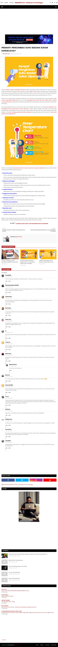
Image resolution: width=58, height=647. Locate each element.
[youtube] (56, 2)
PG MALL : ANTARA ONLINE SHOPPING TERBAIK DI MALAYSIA (10, 261)
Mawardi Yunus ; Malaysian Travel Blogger (29, 2)
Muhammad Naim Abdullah (12, 285)
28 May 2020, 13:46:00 (8, 309)
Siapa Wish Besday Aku (14, 578)
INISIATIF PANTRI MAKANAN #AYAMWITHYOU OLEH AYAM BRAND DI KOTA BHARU (27, 262)
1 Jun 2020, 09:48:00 (8, 442)
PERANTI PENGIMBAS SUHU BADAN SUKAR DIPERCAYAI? (46, 261)
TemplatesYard (4, 644)
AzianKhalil (8, 275)
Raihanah (7, 409)
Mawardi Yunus (6, 53)
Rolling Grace (8, 419)
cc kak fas (7, 342)
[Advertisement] (29, 21)
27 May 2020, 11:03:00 (8, 276)
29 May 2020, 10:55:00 (8, 420)
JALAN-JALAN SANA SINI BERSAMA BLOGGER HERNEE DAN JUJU (15, 590)
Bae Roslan (8, 308)
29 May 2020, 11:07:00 (8, 430)
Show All (4, 639)
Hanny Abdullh (9, 385)
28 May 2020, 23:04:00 (8, 343)
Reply (6, 281)
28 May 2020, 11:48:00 (8, 298)
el (5, 331)
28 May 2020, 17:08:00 (8, 332)
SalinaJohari (8, 296)
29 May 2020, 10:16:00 (8, 410)
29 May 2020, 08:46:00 (8, 386)
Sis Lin (7, 396)
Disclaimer (47, 644)
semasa (6, 44)
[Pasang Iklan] (29, 43)
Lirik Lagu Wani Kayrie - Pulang (8, 601)
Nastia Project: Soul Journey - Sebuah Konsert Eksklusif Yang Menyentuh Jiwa (19, 607)
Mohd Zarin (8, 353)
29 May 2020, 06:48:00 (8, 355)
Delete (9, 281)
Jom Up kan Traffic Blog (14, 572)
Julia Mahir (8, 440)
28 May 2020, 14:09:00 (8, 320)
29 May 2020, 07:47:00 (8, 376)
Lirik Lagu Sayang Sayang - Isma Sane (17, 566)
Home (3, 44)
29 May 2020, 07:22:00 (12, 365)
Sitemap (42, 644)
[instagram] (54, 2)
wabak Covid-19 (33, 91)
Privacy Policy (53, 644)
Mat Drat (7, 375)
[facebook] (50, 2)
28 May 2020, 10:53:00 (8, 286)
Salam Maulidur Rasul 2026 (7, 596)
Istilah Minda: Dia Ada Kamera (15, 560)
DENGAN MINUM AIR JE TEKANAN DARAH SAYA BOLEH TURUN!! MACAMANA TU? (28, 554)
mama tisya (8, 319)
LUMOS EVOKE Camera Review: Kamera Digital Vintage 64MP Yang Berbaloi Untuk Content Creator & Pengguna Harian (28, 612)
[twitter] (52, 2)
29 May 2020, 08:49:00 (8, 398)
